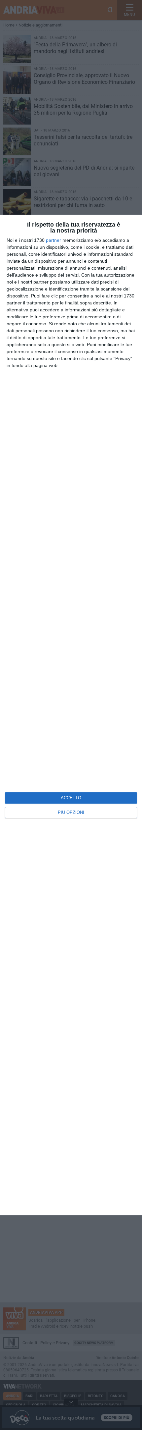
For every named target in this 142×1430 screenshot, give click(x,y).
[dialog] (71, 715)
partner (53, 240)
